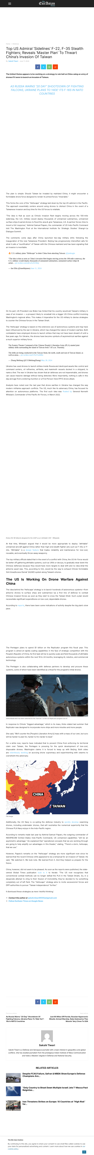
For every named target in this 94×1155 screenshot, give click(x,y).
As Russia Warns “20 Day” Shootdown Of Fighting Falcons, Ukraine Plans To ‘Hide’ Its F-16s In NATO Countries (47, 90)
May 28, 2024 (46, 360)
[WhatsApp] (49, 66)
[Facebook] (37, 66)
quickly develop (72, 822)
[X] (43, 66)
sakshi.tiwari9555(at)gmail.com (42, 898)
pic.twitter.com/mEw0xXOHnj (27, 263)
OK (84, 1152)
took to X (42, 872)
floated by (68, 391)
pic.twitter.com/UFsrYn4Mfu (32, 355)
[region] (47, 26)
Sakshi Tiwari (13, 61)
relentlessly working (19, 752)
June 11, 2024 (36, 268)
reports (21, 605)
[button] (9, 3)
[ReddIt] (55, 66)
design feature (32, 550)
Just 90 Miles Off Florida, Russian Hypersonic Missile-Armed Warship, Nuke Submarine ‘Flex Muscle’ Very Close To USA (68, 1019)
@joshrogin (70, 253)
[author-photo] (47, 1042)
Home (8, 44)
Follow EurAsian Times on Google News (26, 901)
